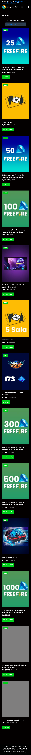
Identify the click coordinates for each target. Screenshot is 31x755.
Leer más (6, 77)
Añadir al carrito (8, 129)
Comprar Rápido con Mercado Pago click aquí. (14, 2)
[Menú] (28, 7)
